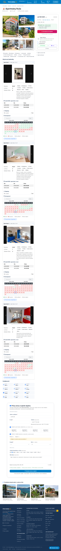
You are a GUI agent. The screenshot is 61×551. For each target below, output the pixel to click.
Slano (31, 538)
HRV (35, 452)
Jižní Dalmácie (29, 529)
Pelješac (28, 538)
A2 (47, 19)
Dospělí (12, 442)
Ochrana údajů (5, 549)
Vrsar (27, 514)
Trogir (38, 532)
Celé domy (48, 2)
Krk (33, 518)
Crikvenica (31, 518)
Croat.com (19, 541)
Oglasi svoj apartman (7, 525)
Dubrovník (29, 535)
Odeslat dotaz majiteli (31, 471)
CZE (11, 452)
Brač (32, 530)
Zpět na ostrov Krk (41, 52)
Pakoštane (33, 525)
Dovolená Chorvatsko (21, 539)
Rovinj (35, 513)
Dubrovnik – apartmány (50, 515)
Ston (33, 538)
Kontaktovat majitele (48, 31)
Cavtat (27, 537)
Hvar (37, 530)
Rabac (32, 513)
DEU (18, 452)
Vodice (33, 526)
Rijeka (39, 520)
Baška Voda (28, 530)
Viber (53, 45)
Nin (30, 525)
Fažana (32, 512)
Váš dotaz (14, 454)
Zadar (36, 526)
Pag (36, 525)
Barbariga (28, 512)
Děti (34, 442)
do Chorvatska (6, 522)
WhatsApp (43, 45)
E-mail (11, 419)
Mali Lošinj (37, 518)
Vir (30, 526)
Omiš (27, 532)
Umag (42, 513)
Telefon (35, 419)
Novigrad (41, 512)
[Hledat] (57, 511)
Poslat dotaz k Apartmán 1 (10, 138)
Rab (36, 520)
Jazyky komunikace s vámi (18, 450)
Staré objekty (6, 531)
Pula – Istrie (48, 525)
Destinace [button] (22, 1)
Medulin (37, 512)
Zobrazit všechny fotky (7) (27, 49)
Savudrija (38, 513)
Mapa (48, 48)
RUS (31, 452)
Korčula (35, 537)
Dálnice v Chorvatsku (21, 519)
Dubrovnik (31, 537)
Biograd (27, 525)
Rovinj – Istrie (48, 523)
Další (30, 118)
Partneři (5, 529)
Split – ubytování (49, 517)
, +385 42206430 (42, 41)
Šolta (36, 532)
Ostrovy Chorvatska (20, 517)
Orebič (41, 537)
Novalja (40, 518)
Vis (27, 533)
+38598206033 (42, 43)
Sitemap (13, 549)
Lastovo (38, 537)
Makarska (40, 530)
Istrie (27, 510)
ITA (21, 452)
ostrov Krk (14, 5)
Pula (30, 513)
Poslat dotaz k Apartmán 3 (10, 299)
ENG (14, 452)
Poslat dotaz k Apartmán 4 (10, 377)
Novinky (43, 2)
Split (33, 532)
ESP (25, 452)
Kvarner (9, 5)
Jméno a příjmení (14, 414)
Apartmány (29, 2)
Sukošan (28, 526)
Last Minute (35, 2)
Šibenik (39, 525)
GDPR (10, 549)
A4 (43, 19)
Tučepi (41, 532)
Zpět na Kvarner (41, 55)
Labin (35, 512)
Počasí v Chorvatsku (21, 521)
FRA (28, 452)
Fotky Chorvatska (20, 523)
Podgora (30, 532)
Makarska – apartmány (50, 519)
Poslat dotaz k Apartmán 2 (10, 219)
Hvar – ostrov (48, 521)
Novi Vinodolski (29, 520)
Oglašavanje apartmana (21, 549)
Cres (27, 518)
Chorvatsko (5, 5)
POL (39, 452)
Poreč (27, 513)
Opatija (34, 520)
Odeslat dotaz (55, 547)
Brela (35, 530)
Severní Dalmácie (30, 523)
